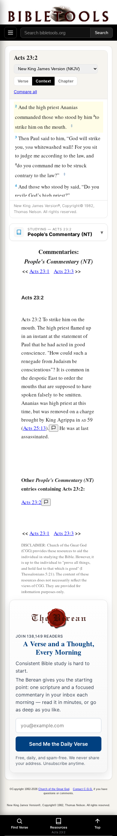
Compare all (25, 91)
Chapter (66, 81)
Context (43, 81)
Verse (23, 81)
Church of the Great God (53, 789)
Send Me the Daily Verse (58, 744)
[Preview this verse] (53, 428)
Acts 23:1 (39, 271)
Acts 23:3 (64, 271)
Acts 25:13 (34, 428)
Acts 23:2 (31, 502)
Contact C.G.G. (83, 789)
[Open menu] (10, 32)
